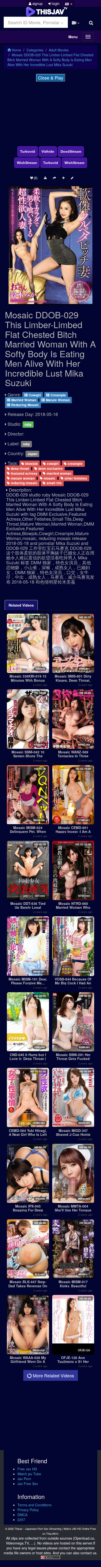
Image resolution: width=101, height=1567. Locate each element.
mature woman (22, 478)
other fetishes (75, 478)
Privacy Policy (28, 1509)
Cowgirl (34, 395)
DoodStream (71, 151)
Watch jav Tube (29, 1473)
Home (16, 49)
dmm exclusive (50, 468)
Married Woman (23, 400)
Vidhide (47, 151)
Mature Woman (57, 400)
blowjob (31, 463)
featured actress (24, 473)
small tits (54, 483)
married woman (58, 473)
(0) (35, 177)
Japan (32, 453)
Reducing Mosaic (24, 405)
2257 (21, 1519)
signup (37, 3)
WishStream (27, 163)
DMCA (22, 1514)
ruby (28, 424)
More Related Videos (53, 1375)
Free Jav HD (27, 1468)
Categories (34, 49)
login (55, 3)
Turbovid (27, 151)
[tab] (21, 605)
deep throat (19, 468)
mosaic (49, 478)
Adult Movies (59, 49)
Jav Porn (24, 1478)
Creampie (58, 395)
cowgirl (52, 463)
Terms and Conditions (34, 1504)
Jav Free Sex (27, 1483)
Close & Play (50, 77)
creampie (75, 463)
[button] (69, 3)
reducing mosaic (24, 483)
